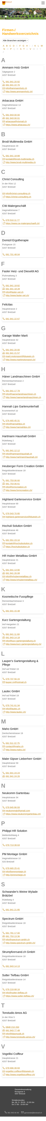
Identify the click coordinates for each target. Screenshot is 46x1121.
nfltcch (13, 708)
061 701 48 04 (13, 254)
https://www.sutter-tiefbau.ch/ (20, 996)
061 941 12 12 (13, 450)
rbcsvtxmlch (17, 121)
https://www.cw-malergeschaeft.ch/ (23, 223)
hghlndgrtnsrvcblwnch (23, 517)
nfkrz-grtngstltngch (21, 641)
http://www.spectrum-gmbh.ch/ (20, 943)
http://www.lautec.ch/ (16, 712)
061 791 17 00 (13, 933)
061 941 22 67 (13, 319)
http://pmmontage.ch (16, 875)
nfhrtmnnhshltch (19, 454)
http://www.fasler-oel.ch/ (17, 295)
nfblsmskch (15, 1033)
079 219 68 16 (13, 989)
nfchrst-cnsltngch (18, 193)
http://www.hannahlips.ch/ (18, 427)
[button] (43, 3)
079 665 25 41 (13, 868)
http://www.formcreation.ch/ (19, 490)
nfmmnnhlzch (16, 88)
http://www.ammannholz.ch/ (19, 91)
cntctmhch (14, 746)
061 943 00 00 (13, 115)
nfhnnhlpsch (15, 424)
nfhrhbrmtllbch (19, 576)
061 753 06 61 (13, 483)
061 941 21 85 (13, 909)
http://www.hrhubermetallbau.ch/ (21, 580)
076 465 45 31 (13, 420)
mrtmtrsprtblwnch (20, 356)
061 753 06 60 (13, 480)
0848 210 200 (12, 1027)
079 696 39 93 (13, 1068)
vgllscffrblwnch (20, 1071)
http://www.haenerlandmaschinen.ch (23, 397)
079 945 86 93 (13, 807)
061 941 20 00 (13, 350)
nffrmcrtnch (16, 487)
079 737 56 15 (13, 679)
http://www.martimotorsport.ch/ (20, 359)
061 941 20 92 (13, 81)
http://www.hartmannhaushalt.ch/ (22, 457)
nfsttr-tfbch (16, 992)
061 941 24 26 (13, 776)
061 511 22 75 (13, 743)
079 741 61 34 (13, 705)
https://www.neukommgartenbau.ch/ (23, 814)
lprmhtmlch (16, 682)
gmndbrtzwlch (33, 1113)
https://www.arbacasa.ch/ (18, 125)
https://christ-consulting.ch (18, 197)
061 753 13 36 (13, 936)
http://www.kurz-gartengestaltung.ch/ (23, 644)
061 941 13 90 (13, 570)
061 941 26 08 (13, 573)
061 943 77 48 (13, 1030)
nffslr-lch (14, 292)
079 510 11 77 (13, 220)
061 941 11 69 (13, 634)
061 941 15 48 (13, 611)
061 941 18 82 (13, 285)
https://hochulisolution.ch (18, 546)
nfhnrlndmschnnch (21, 394)
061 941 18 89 (13, 156)
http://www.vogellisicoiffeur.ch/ (20, 1074)
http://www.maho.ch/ (16, 750)
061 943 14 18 (13, 637)
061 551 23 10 (13, 540)
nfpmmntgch (16, 871)
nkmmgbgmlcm (18, 810)
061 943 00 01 (13, 118)
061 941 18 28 (13, 289)
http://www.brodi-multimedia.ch (21, 162)
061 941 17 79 (13, 391)
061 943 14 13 (13, 966)
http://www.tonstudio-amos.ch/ (20, 1037)
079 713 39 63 (13, 845)
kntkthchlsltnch (19, 543)
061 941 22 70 (13, 85)
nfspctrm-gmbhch (18, 939)
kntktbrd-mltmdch (20, 159)
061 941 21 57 (13, 353)
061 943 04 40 (14, 1113)
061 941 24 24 (13, 773)
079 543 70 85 (13, 513)
